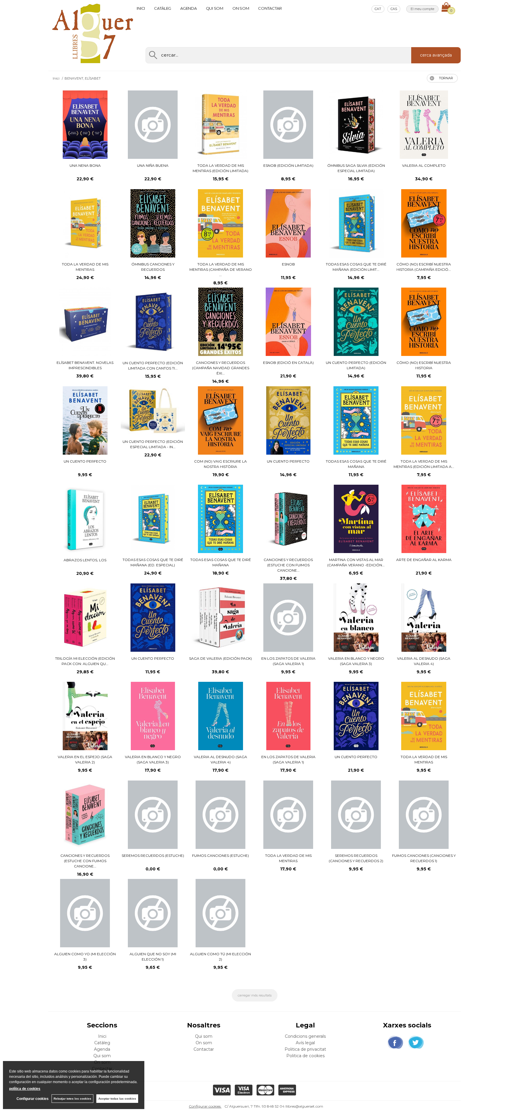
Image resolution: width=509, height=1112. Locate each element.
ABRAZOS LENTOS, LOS (85, 560)
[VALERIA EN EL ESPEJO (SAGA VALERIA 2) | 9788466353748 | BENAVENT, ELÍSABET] (85, 716)
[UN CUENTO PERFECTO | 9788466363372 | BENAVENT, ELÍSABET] (288, 420)
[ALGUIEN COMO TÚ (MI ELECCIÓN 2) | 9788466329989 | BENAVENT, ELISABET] (220, 913)
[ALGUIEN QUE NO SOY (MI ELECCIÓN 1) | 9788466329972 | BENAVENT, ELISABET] (153, 913)
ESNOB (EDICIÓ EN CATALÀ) (288, 362)
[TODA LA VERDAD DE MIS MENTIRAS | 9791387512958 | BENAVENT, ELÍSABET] (85, 223)
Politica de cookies (305, 1055)
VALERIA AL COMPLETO (424, 165)
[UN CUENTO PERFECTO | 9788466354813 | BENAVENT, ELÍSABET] (153, 617)
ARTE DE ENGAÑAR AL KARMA (424, 559)
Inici (141, 8)
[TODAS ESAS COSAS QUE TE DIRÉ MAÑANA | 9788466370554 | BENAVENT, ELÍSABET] (356, 420)
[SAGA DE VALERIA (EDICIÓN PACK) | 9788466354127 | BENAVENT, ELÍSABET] (220, 617)
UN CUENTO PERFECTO (85, 461)
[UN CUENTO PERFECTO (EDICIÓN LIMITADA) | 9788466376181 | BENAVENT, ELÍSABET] (356, 322)
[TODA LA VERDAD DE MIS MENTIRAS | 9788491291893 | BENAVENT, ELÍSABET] (288, 815)
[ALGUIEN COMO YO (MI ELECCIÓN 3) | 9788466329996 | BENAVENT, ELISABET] (85, 913)
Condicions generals (305, 1036)
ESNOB (288, 264)
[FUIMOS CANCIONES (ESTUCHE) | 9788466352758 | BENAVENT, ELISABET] (220, 815)
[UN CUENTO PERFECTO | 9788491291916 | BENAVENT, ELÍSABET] (356, 716)
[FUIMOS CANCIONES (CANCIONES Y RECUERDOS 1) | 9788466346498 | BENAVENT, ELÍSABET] (424, 815)
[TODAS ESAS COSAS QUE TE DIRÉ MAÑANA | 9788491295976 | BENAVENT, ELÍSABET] (220, 519)
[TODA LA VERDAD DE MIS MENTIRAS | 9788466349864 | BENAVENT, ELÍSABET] (423, 716)
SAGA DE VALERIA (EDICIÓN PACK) (220, 658)
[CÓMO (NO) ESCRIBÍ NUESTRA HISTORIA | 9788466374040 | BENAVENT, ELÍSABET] (423, 322)
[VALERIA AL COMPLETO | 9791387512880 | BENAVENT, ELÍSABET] (424, 124)
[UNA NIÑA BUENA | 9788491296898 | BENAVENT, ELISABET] (153, 124)
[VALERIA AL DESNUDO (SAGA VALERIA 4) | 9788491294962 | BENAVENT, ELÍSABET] (220, 716)
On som (240, 8)
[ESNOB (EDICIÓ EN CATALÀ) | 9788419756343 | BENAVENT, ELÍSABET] (288, 322)
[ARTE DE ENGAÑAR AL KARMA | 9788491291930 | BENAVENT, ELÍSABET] (423, 519)
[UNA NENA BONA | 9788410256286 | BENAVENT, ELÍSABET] (85, 124)
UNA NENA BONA (85, 165)
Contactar (270, 8)
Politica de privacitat (305, 1049)
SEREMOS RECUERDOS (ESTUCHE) (153, 855)
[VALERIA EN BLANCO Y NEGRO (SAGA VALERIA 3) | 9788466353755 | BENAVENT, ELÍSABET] (356, 617)
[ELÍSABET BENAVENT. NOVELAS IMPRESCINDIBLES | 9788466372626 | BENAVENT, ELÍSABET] (85, 322)
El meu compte (422, 9)
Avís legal (305, 1042)
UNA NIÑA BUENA (152, 165)
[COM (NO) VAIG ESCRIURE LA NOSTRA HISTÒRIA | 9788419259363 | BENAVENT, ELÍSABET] (220, 420)
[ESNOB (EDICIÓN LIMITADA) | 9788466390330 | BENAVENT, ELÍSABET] (288, 124)
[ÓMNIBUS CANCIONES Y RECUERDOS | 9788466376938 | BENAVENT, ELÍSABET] (152, 223)
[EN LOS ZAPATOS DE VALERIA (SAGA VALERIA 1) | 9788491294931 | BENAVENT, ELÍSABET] (288, 716)
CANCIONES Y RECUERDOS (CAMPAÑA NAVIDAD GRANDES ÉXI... (220, 367)
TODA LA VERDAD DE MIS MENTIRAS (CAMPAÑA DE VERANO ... (220, 269)
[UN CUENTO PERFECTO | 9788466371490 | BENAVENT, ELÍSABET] (85, 420)
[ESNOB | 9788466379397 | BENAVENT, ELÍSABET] (288, 223)
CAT (378, 9)
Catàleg (162, 8)
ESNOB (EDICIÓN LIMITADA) (288, 165)
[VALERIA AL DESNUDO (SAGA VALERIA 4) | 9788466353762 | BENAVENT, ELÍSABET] (423, 617)
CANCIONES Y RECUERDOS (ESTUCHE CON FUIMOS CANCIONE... (288, 565)
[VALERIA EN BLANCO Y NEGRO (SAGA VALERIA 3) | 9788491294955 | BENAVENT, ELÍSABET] (153, 716)
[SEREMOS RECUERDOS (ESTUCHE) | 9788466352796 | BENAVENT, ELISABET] (153, 815)
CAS (394, 9)
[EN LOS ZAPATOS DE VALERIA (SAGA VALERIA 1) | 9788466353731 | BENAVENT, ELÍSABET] (288, 617)
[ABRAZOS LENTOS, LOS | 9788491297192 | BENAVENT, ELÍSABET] (85, 519)
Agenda (188, 8)
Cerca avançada (436, 55)
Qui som (214, 8)
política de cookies (24, 1089)
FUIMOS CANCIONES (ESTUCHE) (220, 855)
